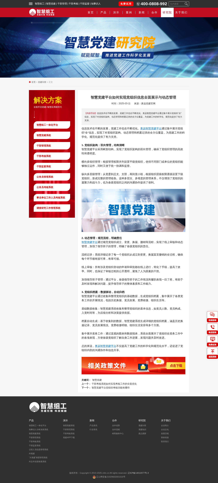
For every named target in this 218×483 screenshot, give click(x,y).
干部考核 (73, 3)
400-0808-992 (154, 3)
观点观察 (142, 433)
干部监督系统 (44, 166)
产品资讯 (93, 425)
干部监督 (84, 3)
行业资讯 (93, 429)
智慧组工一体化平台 (47, 125)
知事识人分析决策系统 (38, 429)
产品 (31, 420)
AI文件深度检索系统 (37, 461)
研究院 (167, 12)
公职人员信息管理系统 (38, 449)
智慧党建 (51, 3)
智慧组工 (39, 3)
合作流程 (116, 429)
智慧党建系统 (44, 135)
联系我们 (165, 441)
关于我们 (181, 12)
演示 (65, 420)
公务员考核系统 (45, 187)
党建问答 (42, 82)
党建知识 (142, 429)
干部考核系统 (44, 156)
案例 (129, 12)
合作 (154, 12)
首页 (91, 12)
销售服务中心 (118, 433)
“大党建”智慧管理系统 (38, 457)
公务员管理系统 (45, 177)
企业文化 (165, 429)
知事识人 (96, 3)
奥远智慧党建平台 (151, 128)
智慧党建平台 (90, 242)
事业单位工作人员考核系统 (51, 197)
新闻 (142, 12)
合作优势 (116, 425)
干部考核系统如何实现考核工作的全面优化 (114, 384)
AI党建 (32, 453)
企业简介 (165, 425)
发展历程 (165, 433)
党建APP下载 (69, 437)
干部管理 (62, 3)
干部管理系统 (44, 145)
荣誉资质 (165, 437)
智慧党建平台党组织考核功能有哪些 (111, 387)
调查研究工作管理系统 (48, 208)
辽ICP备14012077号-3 (138, 473)
